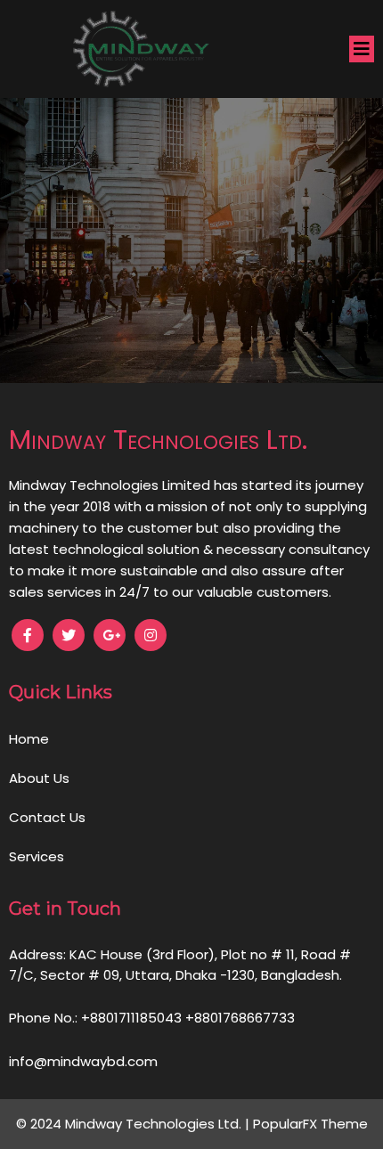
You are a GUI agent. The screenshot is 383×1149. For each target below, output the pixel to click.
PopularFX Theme (310, 1123)
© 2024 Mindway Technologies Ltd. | (134, 1123)
